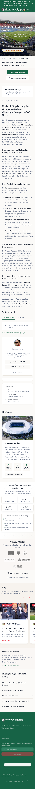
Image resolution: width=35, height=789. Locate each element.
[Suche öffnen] (28, 9)
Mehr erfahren (23, 5)
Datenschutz (9, 781)
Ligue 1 (26, 46)
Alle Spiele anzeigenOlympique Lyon (13, 332)
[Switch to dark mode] (27, 781)
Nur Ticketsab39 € (18, 72)
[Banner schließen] (32, 3)
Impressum (17, 781)
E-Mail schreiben (18, 367)
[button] (13, 50)
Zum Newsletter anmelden (10, 666)
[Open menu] (32, 10)
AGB (22, 781)
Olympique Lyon (10, 58)
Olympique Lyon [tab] (9, 317)
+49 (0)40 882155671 (18, 362)
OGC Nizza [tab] (20, 317)
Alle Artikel (26, 598)
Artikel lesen (6, 640)
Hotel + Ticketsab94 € (18, 78)
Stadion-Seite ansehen (13, 474)
